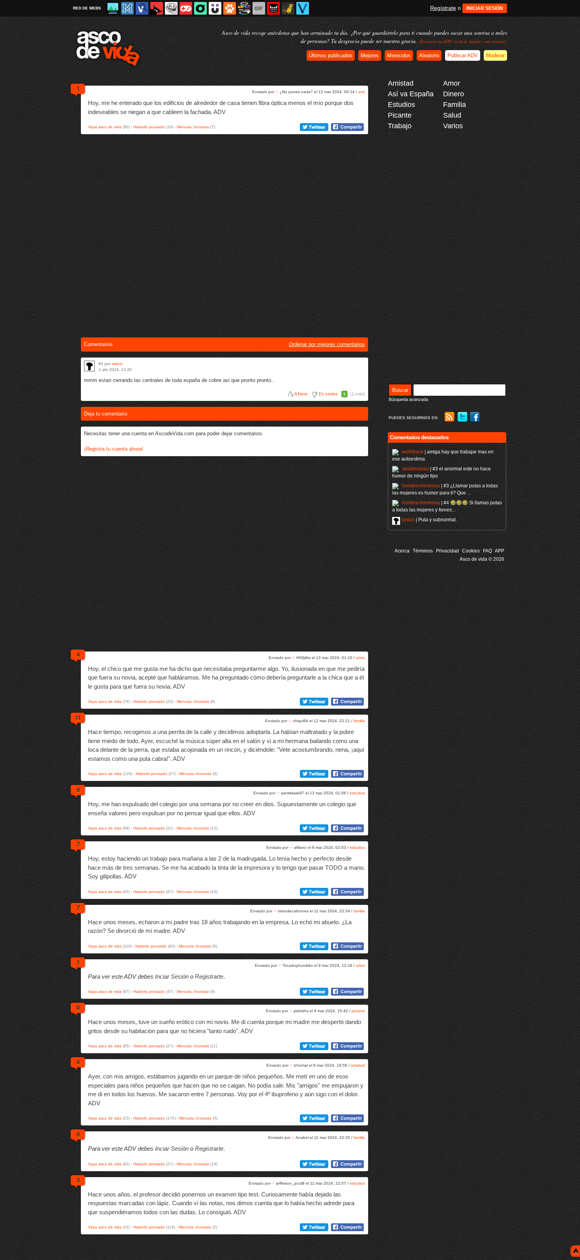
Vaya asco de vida (105, 127)
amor (360, 657)
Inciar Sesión (172, 976)
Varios (453, 126)
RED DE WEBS (87, 8)
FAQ (487, 551)
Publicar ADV (462, 55)
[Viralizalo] (302, 8)
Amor (451, 83)
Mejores (370, 55)
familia (359, 721)
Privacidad (447, 551)
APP (499, 551)
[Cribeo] (200, 8)
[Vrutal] (186, 8)
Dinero (453, 94)
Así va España (411, 94)
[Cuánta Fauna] (229, 8)
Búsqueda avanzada (408, 399)
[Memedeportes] (127, 8)
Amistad (400, 83)
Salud (452, 115)
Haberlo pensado (149, 127)
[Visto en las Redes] (142, 8)
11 (77, 717)
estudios (357, 793)
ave (361, 92)
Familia (454, 105)
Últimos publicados (330, 55)
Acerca (402, 551)
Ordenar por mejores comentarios (327, 344)
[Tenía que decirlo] (273, 8)
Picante (400, 115)
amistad (358, 1065)
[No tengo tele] (244, 8)
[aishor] (89, 366)
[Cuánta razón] (113, 8)
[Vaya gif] (259, 8)
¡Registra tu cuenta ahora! (113, 449)
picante (358, 1011)
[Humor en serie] (215, 8)
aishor (117, 363)
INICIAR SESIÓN (484, 8)
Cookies (471, 551)
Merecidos (399, 55)
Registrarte (209, 976)
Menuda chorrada (193, 127)
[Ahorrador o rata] (288, 8)
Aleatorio (429, 55)
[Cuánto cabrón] (171, 8)
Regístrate (443, 8)
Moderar (495, 55)
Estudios (401, 105)
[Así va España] (156, 8)
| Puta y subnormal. (429, 519)
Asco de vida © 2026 (482, 559)
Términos (423, 551)
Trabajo (400, 126)
